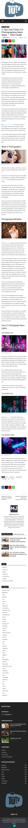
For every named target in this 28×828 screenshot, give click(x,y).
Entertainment (6, 614)
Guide (7, 477)
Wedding (4, 695)
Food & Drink (5, 623)
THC (3, 682)
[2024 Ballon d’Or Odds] (5, 740)
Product (4, 661)
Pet (3, 657)
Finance (4, 621)
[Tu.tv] (14, 9)
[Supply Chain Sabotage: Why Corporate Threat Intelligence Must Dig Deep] (5, 539)
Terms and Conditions (7, 581)
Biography (4, 592)
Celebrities (5, 606)
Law (3, 641)
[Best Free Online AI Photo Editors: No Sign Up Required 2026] (5, 547)
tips (9, 478)
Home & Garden (6, 632)
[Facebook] (2, 40)
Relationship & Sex (7, 666)
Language (4, 639)
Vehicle (4, 688)
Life (3, 644)
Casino (4, 601)
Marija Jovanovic (6, 37)
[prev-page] (2, 560)
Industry (4, 635)
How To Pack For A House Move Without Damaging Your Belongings (18, 554)
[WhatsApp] (13, 40)
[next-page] (5, 560)
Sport (3, 675)
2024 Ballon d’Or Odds (15, 738)
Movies (4, 650)
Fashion (4, 619)
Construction (5, 608)
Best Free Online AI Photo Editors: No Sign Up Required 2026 (18, 547)
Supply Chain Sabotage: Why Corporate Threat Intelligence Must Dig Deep (18, 539)
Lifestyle (4, 646)
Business (4, 597)
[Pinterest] (9, 40)
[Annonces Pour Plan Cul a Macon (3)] (5, 733)
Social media (5, 673)
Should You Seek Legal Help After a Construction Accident (21, 498)
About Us (4, 567)
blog (3, 594)
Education (4, 612)
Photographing (19, 477)
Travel (3, 686)
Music (3, 652)
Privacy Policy (5, 576)
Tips (8, 26)
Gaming (4, 628)
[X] (6, 40)
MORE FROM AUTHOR (19, 534)
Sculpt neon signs (9, 124)
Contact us (5, 569)
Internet (4, 637)
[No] (26, 822)
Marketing (4, 648)
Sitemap (4, 578)
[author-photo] (14, 512)
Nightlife (4, 655)
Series (3, 668)
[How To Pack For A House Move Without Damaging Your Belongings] (5, 554)
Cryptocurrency (6, 610)
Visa (3, 693)
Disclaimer (5, 574)
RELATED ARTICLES (7, 534)
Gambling (4, 626)
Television (4, 679)
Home (2, 24)
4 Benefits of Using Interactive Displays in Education (6, 498)
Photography (5, 659)
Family (4, 617)
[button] (2, 21)
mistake (8, 243)
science (4, 179)
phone (8, 417)
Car (3, 599)
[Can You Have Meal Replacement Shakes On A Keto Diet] (5, 725)
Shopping (4, 670)
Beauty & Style (6, 590)
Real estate (5, 664)
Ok (14, 825)
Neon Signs (12, 477)
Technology (7, 24)
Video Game (5, 690)
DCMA (3, 572)
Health (4, 630)
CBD (3, 603)
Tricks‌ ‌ (12, 478)
